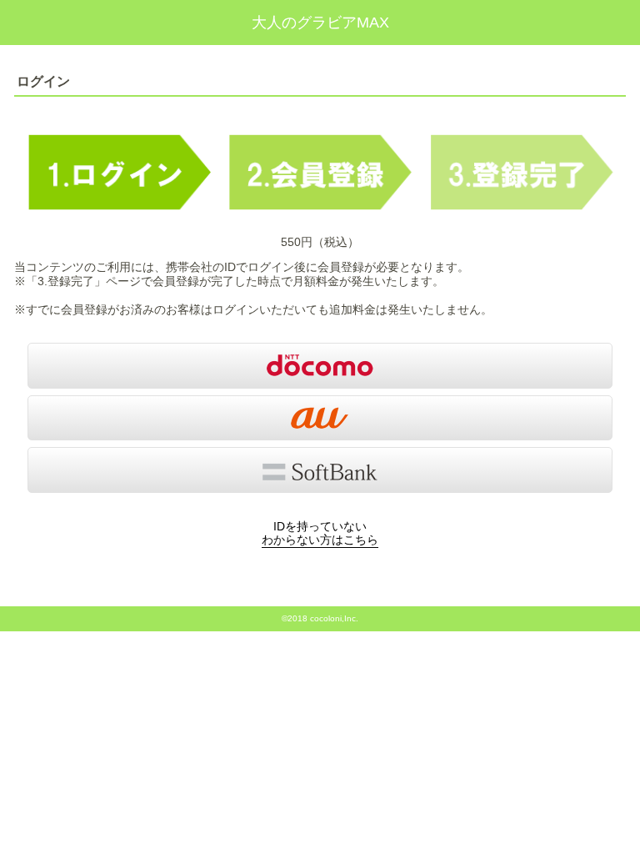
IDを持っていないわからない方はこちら (320, 533)
